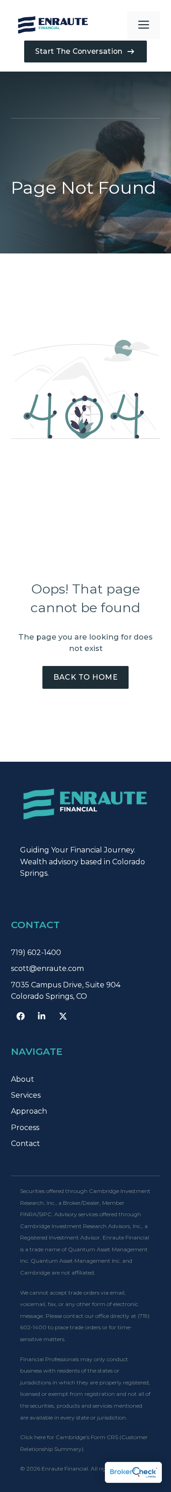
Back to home (85, 677)
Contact (25, 1143)
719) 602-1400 (36, 952)
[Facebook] (20, 1016)
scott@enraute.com (47, 968)
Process (25, 1127)
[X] (63, 1016)
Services (26, 1095)
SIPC (45, 1214)
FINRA (28, 1214)
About (22, 1079)
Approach (29, 1111)
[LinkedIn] (41, 1016)
